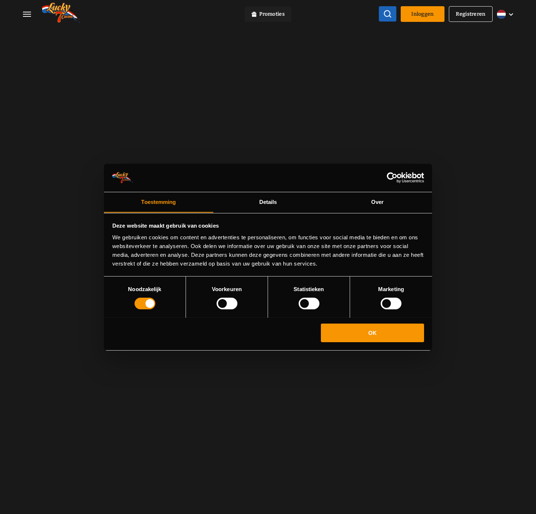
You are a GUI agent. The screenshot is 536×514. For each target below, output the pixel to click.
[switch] (227, 303)
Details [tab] (268, 201)
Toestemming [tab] (158, 201)
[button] (32, 14)
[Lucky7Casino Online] (60, 14)
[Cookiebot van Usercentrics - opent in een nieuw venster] (392, 177)
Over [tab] (377, 201)
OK (372, 332)
